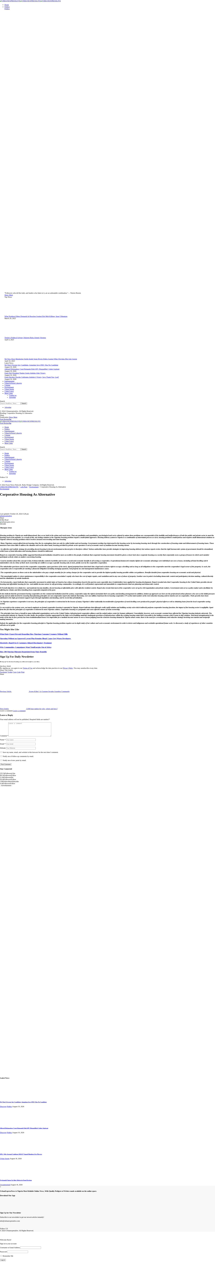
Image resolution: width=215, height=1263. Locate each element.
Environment (4, 489)
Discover (3, 1106)
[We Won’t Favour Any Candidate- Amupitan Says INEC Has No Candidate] (8, 1098)
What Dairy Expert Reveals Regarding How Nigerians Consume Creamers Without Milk (34, 634)
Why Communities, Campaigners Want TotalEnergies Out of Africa (25, 647)
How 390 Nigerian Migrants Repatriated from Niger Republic (23, 652)
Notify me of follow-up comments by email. (18, 756)
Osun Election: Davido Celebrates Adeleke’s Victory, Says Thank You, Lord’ (31, 377)
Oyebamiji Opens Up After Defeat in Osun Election (16, 1180)
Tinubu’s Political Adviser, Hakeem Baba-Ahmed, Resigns (25, 338)
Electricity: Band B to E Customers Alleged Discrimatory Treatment (26, 643)
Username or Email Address (10, 1248)
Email (2, 744)
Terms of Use (27, 668)
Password (3, 1252)
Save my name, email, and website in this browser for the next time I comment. (30, 752)
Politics (7, 9)
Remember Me (7, 1256)
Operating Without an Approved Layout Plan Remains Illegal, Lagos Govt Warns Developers (35, 638)
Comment (4, 736)
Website (3, 748)
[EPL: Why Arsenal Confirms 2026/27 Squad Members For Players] (8, 1150)
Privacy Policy (68, 668)
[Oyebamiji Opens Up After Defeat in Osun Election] (8, 1176)
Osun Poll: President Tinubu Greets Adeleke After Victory (25, 373)
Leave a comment (19, 711)
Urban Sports (4, 1159)
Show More (13, 417)
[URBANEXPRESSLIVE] (30, 1)
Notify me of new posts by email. (14, 760)
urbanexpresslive (6, 516)
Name (3, 740)
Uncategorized (5, 1185)
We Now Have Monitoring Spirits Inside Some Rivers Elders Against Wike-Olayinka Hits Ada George (40, 359)
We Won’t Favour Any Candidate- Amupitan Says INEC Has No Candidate (31, 365)
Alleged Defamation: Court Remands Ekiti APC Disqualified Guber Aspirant (31, 369)
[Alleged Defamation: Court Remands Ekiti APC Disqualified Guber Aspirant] (8, 1124)
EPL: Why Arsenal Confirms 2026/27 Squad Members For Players (21, 1154)
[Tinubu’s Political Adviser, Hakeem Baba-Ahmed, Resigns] (12, 336)
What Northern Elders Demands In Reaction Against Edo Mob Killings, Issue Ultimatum (35, 316)
